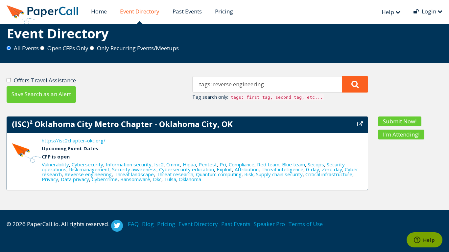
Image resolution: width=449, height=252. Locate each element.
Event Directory (139, 11)
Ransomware (135, 179)
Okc (157, 179)
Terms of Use (305, 224)
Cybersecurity (87, 164)
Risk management (89, 169)
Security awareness (134, 169)
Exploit (224, 169)
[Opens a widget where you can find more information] (424, 240)
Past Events (187, 11)
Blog (148, 224)
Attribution (247, 169)
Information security (129, 164)
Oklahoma (190, 179)
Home (99, 11)
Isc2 (159, 164)
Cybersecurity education (186, 169)
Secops (316, 164)
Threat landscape (134, 174)
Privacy (50, 179)
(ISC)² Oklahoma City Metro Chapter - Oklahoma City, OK (122, 123)
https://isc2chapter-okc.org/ (74, 140)
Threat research (174, 174)
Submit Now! (399, 121)
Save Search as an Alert (41, 94)
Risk (248, 174)
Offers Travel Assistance (45, 80)
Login (428, 11)
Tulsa (170, 179)
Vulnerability (55, 164)
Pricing (224, 11)
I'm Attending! (401, 134)
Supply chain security (279, 174)
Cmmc (173, 164)
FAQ (133, 224)
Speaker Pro (269, 224)
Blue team (293, 164)
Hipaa (189, 164)
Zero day (332, 169)
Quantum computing (219, 174)
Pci (223, 164)
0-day (312, 169)
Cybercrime (105, 179)
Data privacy (75, 179)
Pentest (208, 164)
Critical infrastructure (328, 174)
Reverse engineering (88, 174)
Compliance (241, 164)
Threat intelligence (282, 169)
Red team (268, 164)
